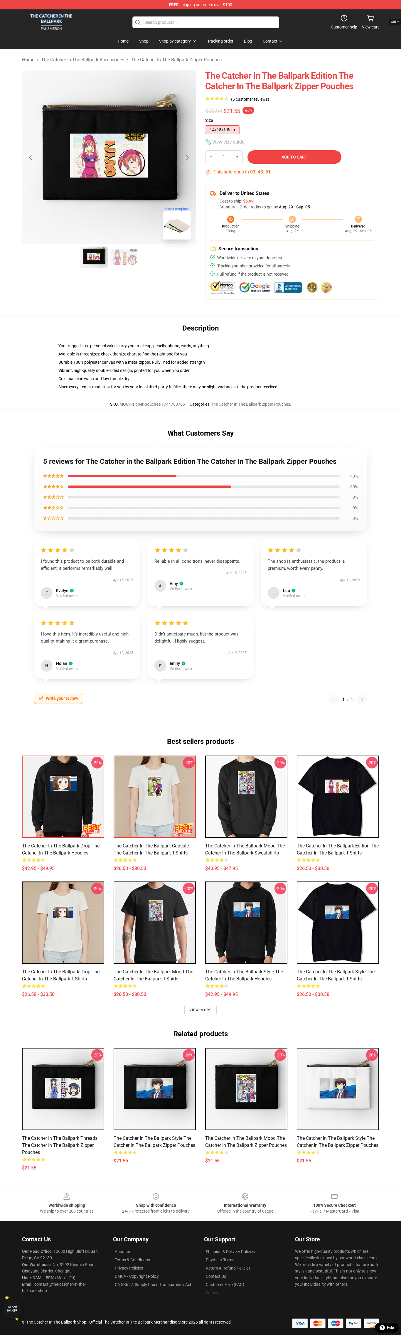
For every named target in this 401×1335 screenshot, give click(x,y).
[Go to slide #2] (124, 257)
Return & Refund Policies (228, 1268)
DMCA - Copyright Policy (137, 1276)
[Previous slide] (31, 157)
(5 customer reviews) (250, 99)
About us (123, 1251)
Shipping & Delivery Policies (230, 1251)
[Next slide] (187, 157)
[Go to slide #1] (94, 257)
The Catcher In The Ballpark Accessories (82, 60)
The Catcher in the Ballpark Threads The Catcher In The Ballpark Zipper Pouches (59, 1145)
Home (28, 60)
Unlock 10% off (12, 1309)
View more (200, 1010)
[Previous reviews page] (333, 699)
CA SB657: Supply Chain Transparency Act (153, 1284)
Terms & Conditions (132, 1260)
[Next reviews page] (362, 699)
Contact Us (216, 1276)
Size (209, 120)
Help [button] (390, 1328)
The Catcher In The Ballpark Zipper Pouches (176, 60)
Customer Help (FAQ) (225, 1284)
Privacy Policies (129, 1268)
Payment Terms (220, 1260)
